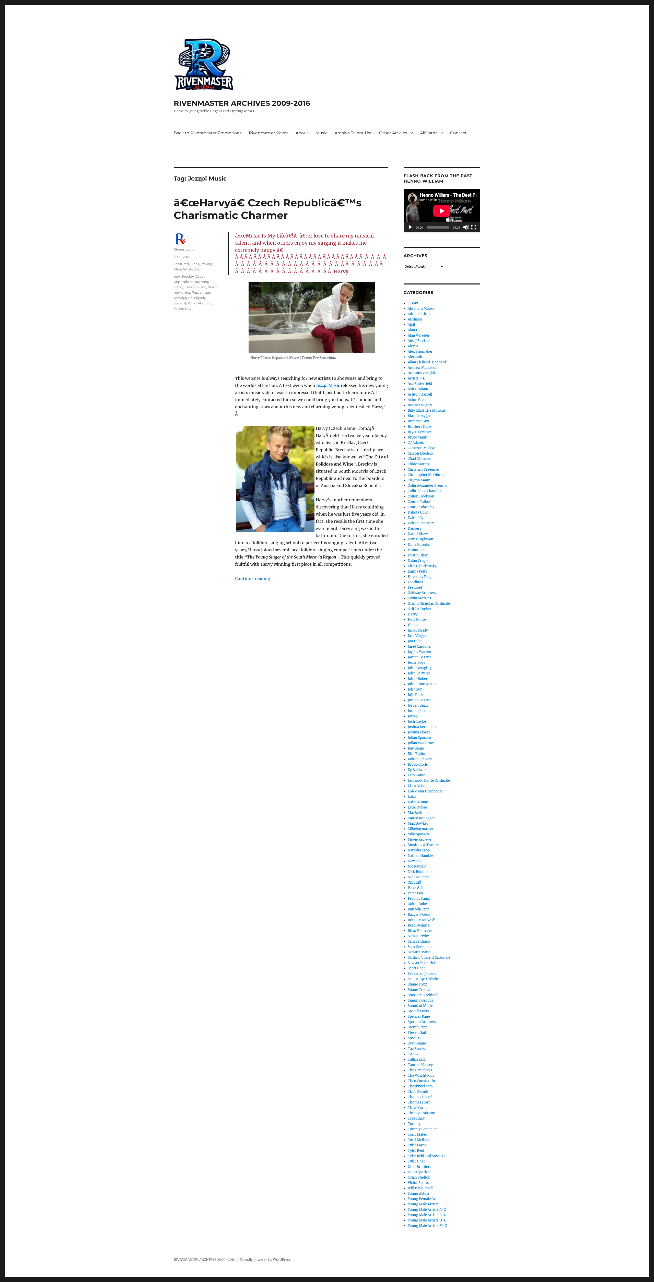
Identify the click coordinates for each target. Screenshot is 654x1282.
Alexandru (416, 357)
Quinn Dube (417, 904)
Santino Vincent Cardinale (429, 957)
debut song (199, 282)
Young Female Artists (425, 1199)
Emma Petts (417, 571)
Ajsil (411, 325)
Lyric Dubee (417, 807)
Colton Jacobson (421, 496)
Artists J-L (416, 378)
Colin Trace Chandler (425, 491)
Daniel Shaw (418, 534)
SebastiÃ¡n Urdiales (424, 979)
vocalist (180, 303)
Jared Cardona (419, 646)
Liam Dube (416, 786)
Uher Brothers (419, 1167)
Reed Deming (418, 925)
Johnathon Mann (422, 684)
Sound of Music (420, 1006)
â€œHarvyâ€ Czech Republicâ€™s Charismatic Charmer (267, 208)
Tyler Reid (416, 1150)
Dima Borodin (419, 544)
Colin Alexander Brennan (428, 485)
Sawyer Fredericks (423, 963)
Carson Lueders (420, 453)
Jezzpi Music (328, 385)
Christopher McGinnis (426, 475)
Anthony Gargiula (422, 373)
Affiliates (428, 132)
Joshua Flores (419, 732)
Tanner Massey (420, 1065)
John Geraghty (419, 668)
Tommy (414, 1124)
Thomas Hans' (420, 1097)
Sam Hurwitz (418, 936)
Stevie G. (415, 1038)
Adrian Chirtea (419, 314)
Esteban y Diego (421, 577)
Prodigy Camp (419, 898)
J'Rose (413, 625)
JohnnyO (415, 689)
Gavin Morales (419, 598)
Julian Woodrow (421, 743)
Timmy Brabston (421, 1113)
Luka (412, 796)
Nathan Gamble (420, 855)
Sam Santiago (419, 941)
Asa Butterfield (420, 384)
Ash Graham (418, 389)
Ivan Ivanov (417, 620)
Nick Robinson (420, 872)
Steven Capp (417, 1027)
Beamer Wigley (420, 405)
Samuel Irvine (419, 952)
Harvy (195, 264)
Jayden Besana (419, 657)
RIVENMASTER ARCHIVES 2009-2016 (242, 103)
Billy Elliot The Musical (426, 410)
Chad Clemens (419, 459)
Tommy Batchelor (422, 1129)
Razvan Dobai (419, 914)
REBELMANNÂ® (421, 920)
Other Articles (393, 132)
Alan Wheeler (418, 335)
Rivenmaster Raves (268, 132)
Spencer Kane (419, 1016)
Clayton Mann (419, 480)
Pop (195, 292)
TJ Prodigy (416, 1118)
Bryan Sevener (419, 432)
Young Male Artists (423, 1204)
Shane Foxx (417, 984)
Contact (458, 132)
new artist (182, 292)
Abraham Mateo (421, 308)
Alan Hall (415, 330)
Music (322, 132)
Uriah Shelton (419, 1177)
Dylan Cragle (418, 561)
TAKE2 (413, 1054)
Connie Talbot (419, 502)
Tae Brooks (417, 1049)
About (302, 132)
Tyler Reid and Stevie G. (427, 1156)
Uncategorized (419, 1172)
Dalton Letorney (421, 523)
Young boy (182, 308)
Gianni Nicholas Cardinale (429, 603)
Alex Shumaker (420, 351)
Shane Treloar (419, 990)
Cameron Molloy (421, 448)
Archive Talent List (353, 132)
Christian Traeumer (424, 469)
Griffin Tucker (419, 609)
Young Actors (419, 1193)
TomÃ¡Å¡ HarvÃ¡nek (189, 298)
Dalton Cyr (416, 518)
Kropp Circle (418, 764)
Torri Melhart (419, 1140)
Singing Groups (420, 1000)
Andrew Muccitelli (422, 367)
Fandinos (415, 582)
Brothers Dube (419, 426)
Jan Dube (415, 641)
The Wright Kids (421, 1075)
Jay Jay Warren (419, 652)
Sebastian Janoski (422, 973)
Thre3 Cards (417, 1108)
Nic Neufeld (417, 866)
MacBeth (415, 813)
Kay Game (416, 748)
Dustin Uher (418, 555)
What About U (199, 303)
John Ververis (419, 673)
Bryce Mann (417, 437)
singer (205, 292)
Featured (181, 264)
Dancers (414, 528)
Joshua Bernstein (422, 727)
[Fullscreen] (474, 227)
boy (177, 276)
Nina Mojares (418, 877)
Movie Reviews (420, 839)
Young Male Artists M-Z (427, 1226)
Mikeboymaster (420, 829)
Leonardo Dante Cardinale (429, 780)
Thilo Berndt (418, 1091)
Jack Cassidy (418, 630)
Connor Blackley (421, 507)
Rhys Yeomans (420, 931)
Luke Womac (418, 802)
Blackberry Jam (420, 416)
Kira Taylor (417, 754)
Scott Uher (416, 968)
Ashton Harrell (420, 394)
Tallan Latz (417, 1059)
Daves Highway (420, 539)
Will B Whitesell (420, 1188)
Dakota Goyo (418, 512)
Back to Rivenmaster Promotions (208, 132)
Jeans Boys (416, 662)
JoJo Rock (415, 695)
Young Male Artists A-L (427, 1215)
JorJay (412, 716)
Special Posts (418, 1011)
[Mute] (466, 227)
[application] (442, 210)
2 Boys (413, 303)
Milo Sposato (418, 834)
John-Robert (418, 678)
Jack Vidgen (417, 636)
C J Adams (416, 443)
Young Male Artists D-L (427, 1220)
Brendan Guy (418, 421)
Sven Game (417, 1043)
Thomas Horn (419, 1102)
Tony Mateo (417, 1134)
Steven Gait (417, 1032)
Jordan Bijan (418, 705)
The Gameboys (420, 1070)
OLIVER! (414, 882)
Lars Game (416, 775)
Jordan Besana (419, 700)
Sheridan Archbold (423, 995)
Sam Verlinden (420, 947)
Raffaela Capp (418, 909)
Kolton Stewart (420, 759)
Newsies (414, 861)
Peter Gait (416, 888)
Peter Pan (415, 893)
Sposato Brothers (422, 1022)
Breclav (187, 276)
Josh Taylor (417, 721)
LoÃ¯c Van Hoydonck (425, 791)
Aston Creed (417, 400)
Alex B (413, 346)
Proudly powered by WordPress (265, 1259)
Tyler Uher (416, 1161)
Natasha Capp (419, 850)
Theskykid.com (420, 1086)
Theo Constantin (421, 1081)
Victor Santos (419, 1183)
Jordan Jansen (419, 711)
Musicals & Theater (423, 845)
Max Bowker (418, 823)
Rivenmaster (184, 249)
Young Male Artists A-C (427, 1209)
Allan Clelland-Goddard (427, 362)
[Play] (410, 227)
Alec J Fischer (419, 341)
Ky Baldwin (417, 770)
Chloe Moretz (418, 464)
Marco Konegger (421, 818)
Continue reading (252, 578)
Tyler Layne (417, 1145)
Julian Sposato (419, 737)
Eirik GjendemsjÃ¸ (422, 566)
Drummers (417, 550)
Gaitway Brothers (422, 593)
